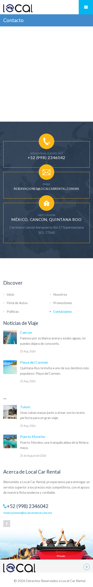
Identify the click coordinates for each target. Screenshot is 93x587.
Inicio (10, 294)
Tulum (25, 407)
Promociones (62, 303)
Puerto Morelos (32, 436)
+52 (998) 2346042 (46, 157)
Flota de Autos (17, 303)
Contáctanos (62, 311)
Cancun (26, 332)
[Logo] (46, 8)
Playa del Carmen (34, 362)
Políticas (13, 311)
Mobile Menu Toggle (86, 7)
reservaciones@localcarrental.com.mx (46, 188)
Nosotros (60, 294)
